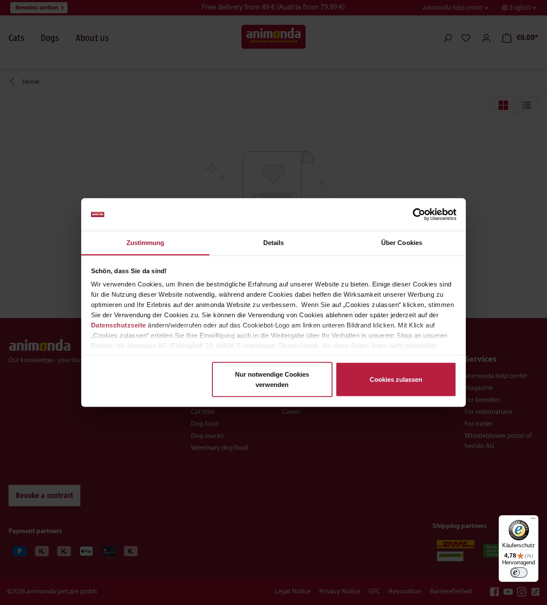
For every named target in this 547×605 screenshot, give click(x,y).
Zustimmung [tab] (145, 242)
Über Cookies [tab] (401, 242)
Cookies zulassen (396, 379)
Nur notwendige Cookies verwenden (272, 379)
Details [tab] (273, 242)
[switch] (518, 572)
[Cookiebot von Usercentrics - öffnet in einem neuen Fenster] (419, 214)
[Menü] (533, 520)
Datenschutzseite (118, 325)
